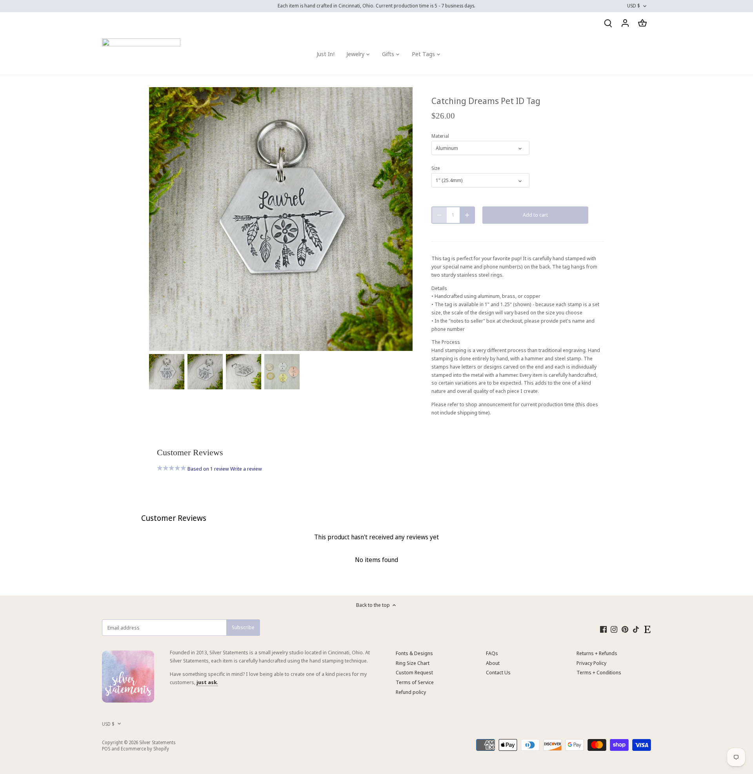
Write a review (246, 468)
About (493, 662)
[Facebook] (603, 629)
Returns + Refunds (597, 653)
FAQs (492, 653)
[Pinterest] (625, 629)
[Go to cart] (642, 23)
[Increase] (467, 215)
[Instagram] (614, 629)
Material (440, 136)
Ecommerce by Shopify (145, 748)
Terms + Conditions (599, 672)
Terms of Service (415, 682)
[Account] (625, 23)
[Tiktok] (636, 629)
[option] (166, 371)
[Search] (608, 23)
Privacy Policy (591, 662)
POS (106, 748)
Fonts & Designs (414, 653)
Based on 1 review (208, 468)
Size (435, 168)
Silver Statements (157, 742)
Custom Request (414, 672)
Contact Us (498, 672)
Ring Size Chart (412, 662)
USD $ (633, 6)
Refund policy (411, 692)
